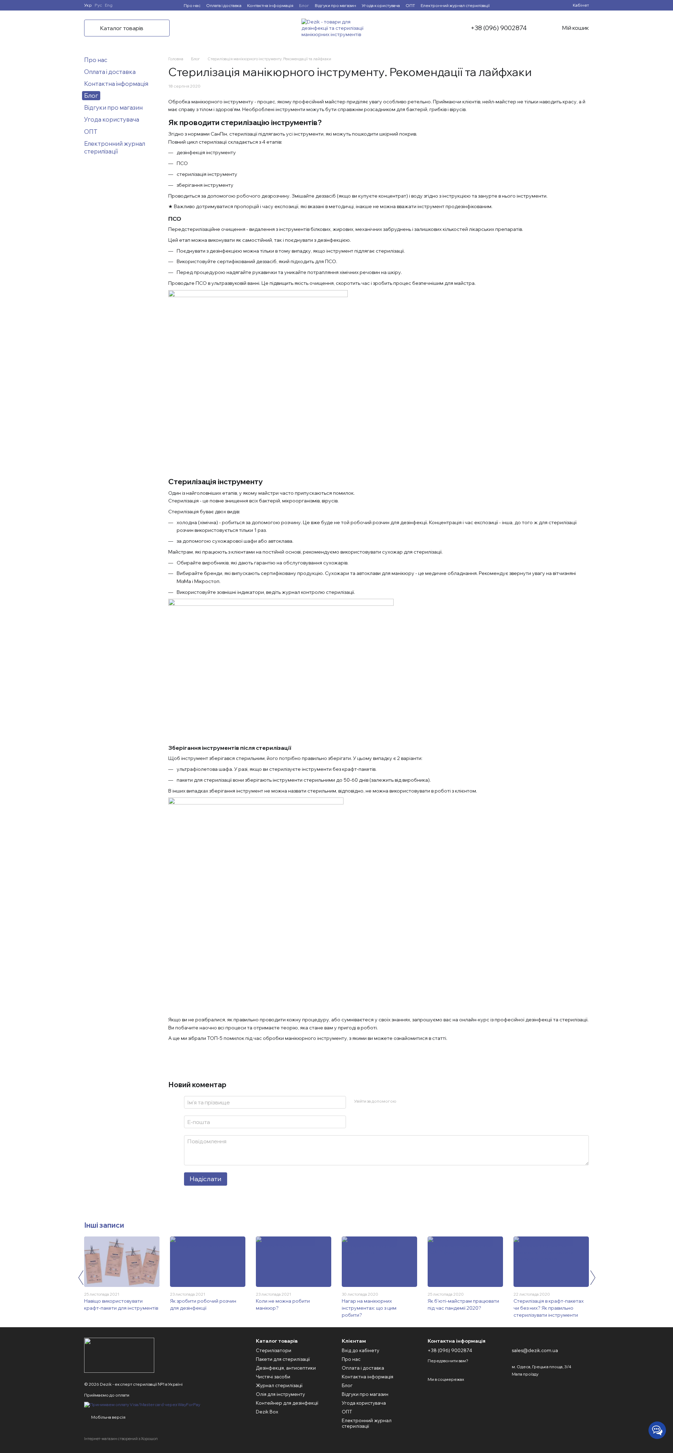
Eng (109, 5)
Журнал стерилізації (279, 1385)
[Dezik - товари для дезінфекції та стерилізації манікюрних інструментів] (119, 1354)
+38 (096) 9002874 (498, 28)
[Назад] (80, 1277)
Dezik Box (267, 1411)
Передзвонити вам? (448, 1360)
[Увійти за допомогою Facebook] (404, 1101)
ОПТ (410, 5)
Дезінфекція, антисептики (286, 1368)
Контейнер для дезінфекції (287, 1403)
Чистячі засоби (273, 1376)
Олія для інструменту (280, 1394)
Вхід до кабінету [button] (360, 1350)
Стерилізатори (273, 1350)
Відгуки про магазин (335, 5)
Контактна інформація (270, 5)
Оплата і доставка (224, 5)
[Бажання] (554, 5)
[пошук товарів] (189, 28)
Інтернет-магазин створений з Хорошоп (121, 1438)
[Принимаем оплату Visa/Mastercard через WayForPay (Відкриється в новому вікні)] (142, 1404)
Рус (98, 5)
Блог (304, 5)
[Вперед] (592, 1277)
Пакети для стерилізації (283, 1359)
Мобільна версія (107, 1417)
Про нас (192, 5)
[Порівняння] (542, 5)
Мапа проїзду (525, 1374)
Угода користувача (381, 5)
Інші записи (104, 1225)
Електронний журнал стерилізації (455, 5)
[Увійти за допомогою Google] (415, 1101)
